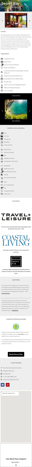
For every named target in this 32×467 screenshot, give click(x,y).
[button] (2, 20)
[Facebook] (2, 385)
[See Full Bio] (19, 462)
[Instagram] (8, 385)
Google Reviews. (5, 293)
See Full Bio (15, 462)
